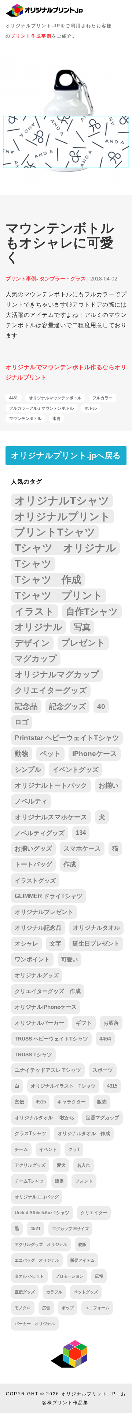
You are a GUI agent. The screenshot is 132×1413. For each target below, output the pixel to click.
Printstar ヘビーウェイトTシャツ (67, 738)
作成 (69, 864)
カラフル (54, 1292)
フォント (84, 1181)
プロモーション (69, 1276)
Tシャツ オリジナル (65, 548)
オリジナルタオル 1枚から (44, 1117)
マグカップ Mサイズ (70, 1228)
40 (101, 706)
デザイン (32, 643)
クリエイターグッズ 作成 (48, 991)
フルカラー (102, 398)
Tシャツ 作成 (48, 579)
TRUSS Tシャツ (33, 1054)
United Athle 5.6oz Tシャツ (42, 1212)
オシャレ (26, 943)
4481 (13, 398)
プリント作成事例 (31, 36)
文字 (55, 943)
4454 (105, 1039)
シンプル (28, 769)
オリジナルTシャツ (62, 500)
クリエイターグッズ (51, 690)
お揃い (108, 785)
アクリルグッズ (30, 1165)
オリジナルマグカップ (57, 674)
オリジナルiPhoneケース (46, 1007)
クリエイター (94, 1212)
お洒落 (111, 1023)
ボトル (91, 408)
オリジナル (38, 627)
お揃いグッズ (33, 848)
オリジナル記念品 (38, 928)
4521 (35, 1228)
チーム (21, 1149)
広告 (46, 1308)
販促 (59, 1181)
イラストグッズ (35, 880)
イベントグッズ (75, 769)
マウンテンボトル (25, 418)
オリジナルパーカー (39, 1023)
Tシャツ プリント (59, 595)
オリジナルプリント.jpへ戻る (66, 455)
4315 (112, 1086)
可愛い (69, 959)
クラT (74, 1149)
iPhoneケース (94, 753)
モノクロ (23, 1308)
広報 (99, 1276)
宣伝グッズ (25, 1292)
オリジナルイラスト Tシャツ (63, 1086)
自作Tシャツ (92, 611)
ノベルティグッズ (40, 833)
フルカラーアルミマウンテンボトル (41, 408)
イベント (48, 1149)
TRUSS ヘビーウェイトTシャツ (51, 1039)
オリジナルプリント (62, 516)
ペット (50, 753)
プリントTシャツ (55, 532)
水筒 (56, 418)
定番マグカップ (102, 1117)
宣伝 (19, 1102)
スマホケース (82, 848)
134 (81, 832)
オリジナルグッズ (37, 975)
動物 (22, 753)
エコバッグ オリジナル (37, 1260)
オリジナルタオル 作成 (84, 1133)
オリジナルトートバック (51, 785)
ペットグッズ (86, 1292)
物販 (82, 1244)
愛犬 (61, 1165)
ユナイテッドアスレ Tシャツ (48, 1070)
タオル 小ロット (29, 1276)
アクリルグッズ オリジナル (41, 1244)
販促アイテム (82, 1260)
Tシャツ (33, 563)
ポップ (68, 1308)
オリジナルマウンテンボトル (55, 398)
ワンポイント (32, 959)
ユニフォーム (97, 1308)
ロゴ (22, 722)
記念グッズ (67, 706)
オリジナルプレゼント (44, 912)
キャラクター (71, 1102)
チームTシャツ (29, 1181)
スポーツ (102, 1070)
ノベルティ (31, 801)
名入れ (83, 1165)
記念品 (26, 706)
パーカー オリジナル (35, 1323)
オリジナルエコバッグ (37, 1196)
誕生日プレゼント (96, 943)
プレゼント (83, 642)
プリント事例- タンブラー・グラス (46, 279)
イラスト (34, 611)
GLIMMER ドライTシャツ (48, 896)
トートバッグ (33, 864)
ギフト (84, 1023)
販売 (102, 1102)
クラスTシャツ (30, 1133)
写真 (82, 627)
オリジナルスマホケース (51, 817)
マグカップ (36, 658)
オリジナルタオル (96, 928)
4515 (41, 1102)
